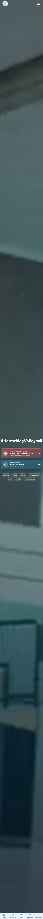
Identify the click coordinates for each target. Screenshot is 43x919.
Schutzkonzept (30, 479)
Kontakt (18, 479)
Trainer (23, 475)
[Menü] (38, 3)
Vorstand (6, 475)
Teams (15, 475)
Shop (10, 479)
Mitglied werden (34, 475)
